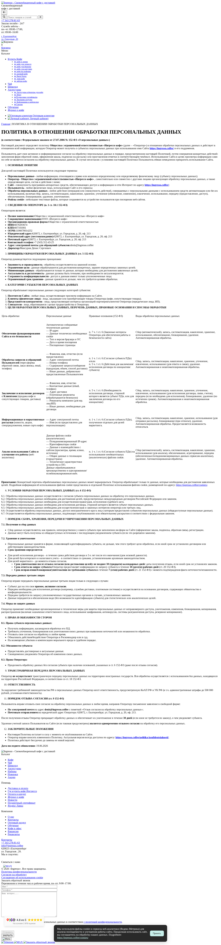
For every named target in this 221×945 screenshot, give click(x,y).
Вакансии (13, 831)
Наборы (12, 771)
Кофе (10, 759)
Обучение (13, 107)
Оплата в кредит (17, 794)
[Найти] (4, 17)
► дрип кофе (19, 79)
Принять (157, 933)
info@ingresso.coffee (12, 845)
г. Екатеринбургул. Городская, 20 (9, 37)
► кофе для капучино (23, 69)
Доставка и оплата (18, 788)
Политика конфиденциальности (19, 871)
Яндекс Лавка (15, 805)
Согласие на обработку (14, 874)
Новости (12, 800)
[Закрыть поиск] (4, 12)
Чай (10, 83)
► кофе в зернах (21, 62)
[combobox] (22, 17)
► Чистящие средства (23, 100)
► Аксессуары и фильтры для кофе (28, 92)
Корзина (6, 47)
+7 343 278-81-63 (10, 20)
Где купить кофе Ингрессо (22, 791)
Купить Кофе (15, 59)
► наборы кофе (20, 81)
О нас (11, 816)
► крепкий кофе (21, 74)
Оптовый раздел (17, 822)
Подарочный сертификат (21, 802)
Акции (11, 777)
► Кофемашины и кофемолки (26, 102)
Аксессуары (14, 89)
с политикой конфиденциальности (103, 922)
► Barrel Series (20, 76)
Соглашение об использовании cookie (22, 877)
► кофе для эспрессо (22, 64)
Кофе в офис (15, 828)
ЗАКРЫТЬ (8, 935)
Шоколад (13, 86)
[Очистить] (40, 17)
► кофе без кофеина (22, 71)
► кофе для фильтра (22, 66)
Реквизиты (14, 834)
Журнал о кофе (16, 110)
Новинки (13, 774)
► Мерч (17, 95)
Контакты (13, 819)
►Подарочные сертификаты (25, 97)
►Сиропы (18, 104)
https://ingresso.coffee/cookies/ (72, 937)
